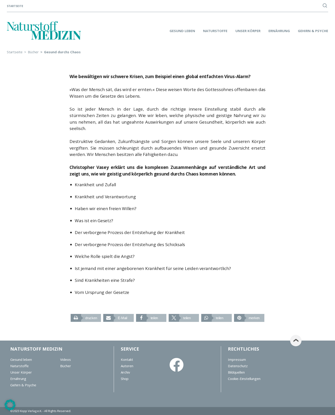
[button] (86, 318)
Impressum (237, 359)
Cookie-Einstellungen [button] (244, 378)
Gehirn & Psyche (313, 30)
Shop (125, 378)
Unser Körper (247, 30)
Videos (65, 359)
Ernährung (279, 30)
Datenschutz (238, 366)
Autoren (127, 366)
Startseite (15, 6)
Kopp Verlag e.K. (31, 411)
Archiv (125, 372)
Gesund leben (182, 30)
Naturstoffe (215, 30)
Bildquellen (236, 372)
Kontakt (127, 359)
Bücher (65, 366)
